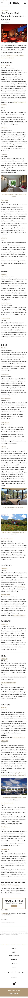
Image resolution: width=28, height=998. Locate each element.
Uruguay (11, 57)
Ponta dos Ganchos (6, 303)
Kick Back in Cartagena (19, 615)
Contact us (14, 963)
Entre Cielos (4, 127)
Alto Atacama (4, 347)
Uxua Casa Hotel (5, 318)
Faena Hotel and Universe (13, 42)
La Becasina (4, 238)
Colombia (21, 55)
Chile (17, 55)
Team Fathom (5, 22)
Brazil (13, 55)
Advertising (14, 959)
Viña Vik (3, 446)
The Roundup (4, 10)
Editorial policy (14, 956)
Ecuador (3, 57)
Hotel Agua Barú (5, 594)
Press (14, 952)
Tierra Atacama (5, 422)
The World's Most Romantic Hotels (10, 885)
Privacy (14, 967)
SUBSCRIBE (14, 905)
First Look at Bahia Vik (19, 737)
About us (14, 948)
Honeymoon (11, 913)
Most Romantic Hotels (6, 914)
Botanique (3, 274)
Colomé (3, 108)
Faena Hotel (4, 154)
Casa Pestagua (21, 586)
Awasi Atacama (5, 374)
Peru (7, 57)
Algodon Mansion (5, 65)
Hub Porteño (4, 200)
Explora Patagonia (6, 398)
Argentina (8, 55)
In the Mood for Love (20, 913)
